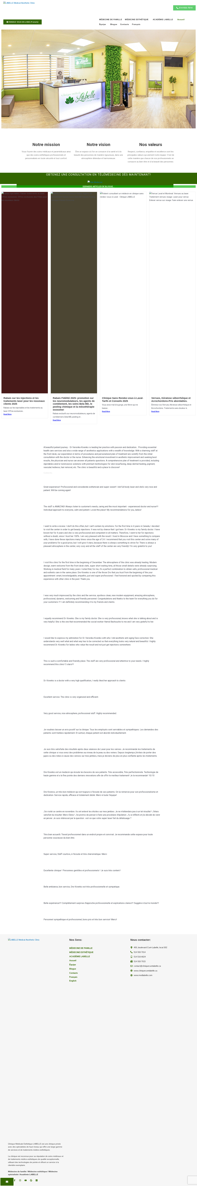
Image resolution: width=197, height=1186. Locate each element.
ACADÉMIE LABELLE (163, 19)
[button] (137, 19)
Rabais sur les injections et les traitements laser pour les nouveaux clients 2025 (24, 401)
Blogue (113, 24)
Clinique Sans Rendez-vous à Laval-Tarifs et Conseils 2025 (122, 399)
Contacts (124, 24)
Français (136, 24)
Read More (7, 414)
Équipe (102, 24)
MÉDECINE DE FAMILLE (110, 19)
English (72, 981)
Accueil (181, 19)
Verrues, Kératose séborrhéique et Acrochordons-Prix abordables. (171, 399)
